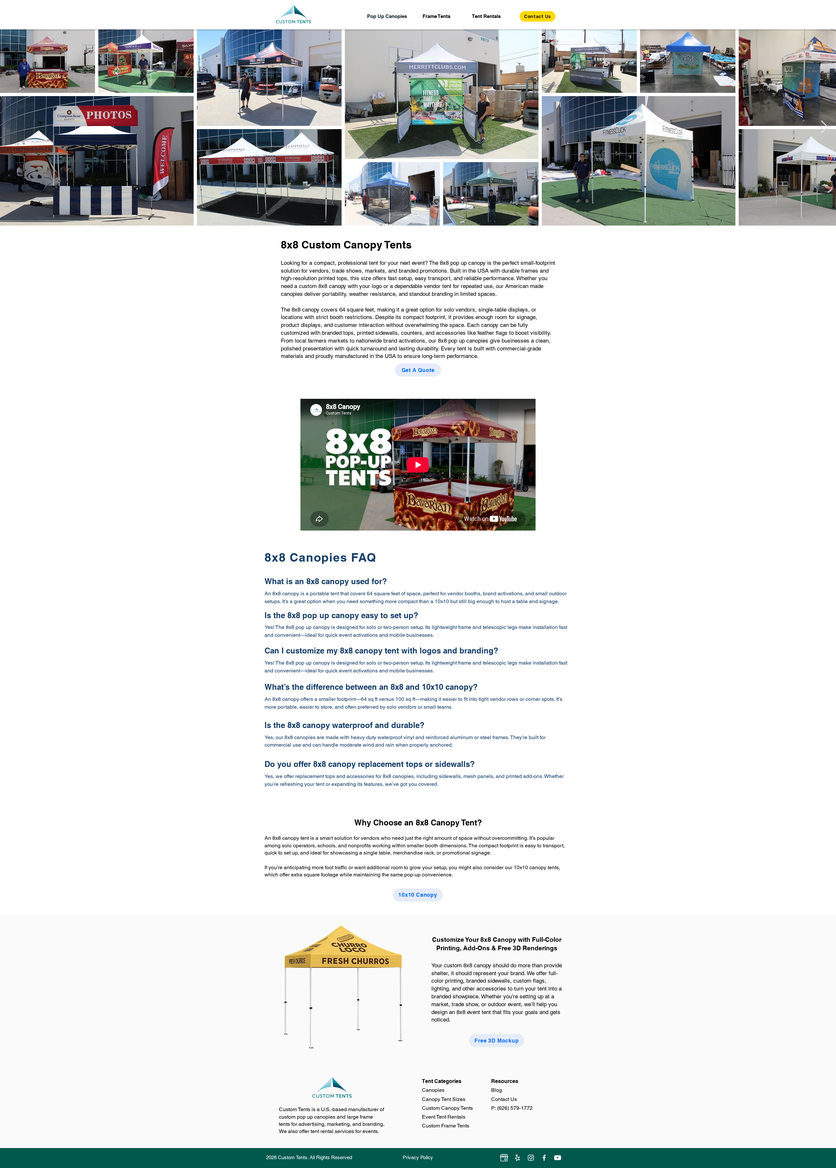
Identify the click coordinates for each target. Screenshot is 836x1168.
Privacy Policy (418, 1157)
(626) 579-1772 (515, 1108)
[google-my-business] (504, 1158)
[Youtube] (558, 1158)
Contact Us (504, 1099)
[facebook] (544, 1158)
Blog (496, 1090)
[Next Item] (824, 127)
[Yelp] (517, 1158)
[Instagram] (531, 1158)
